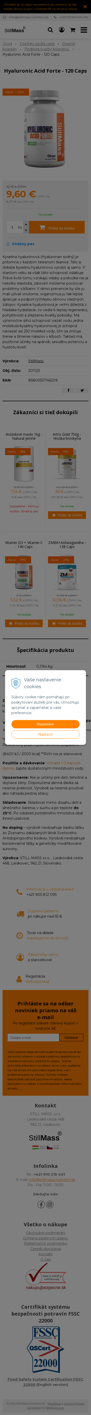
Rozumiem (45, 724)
